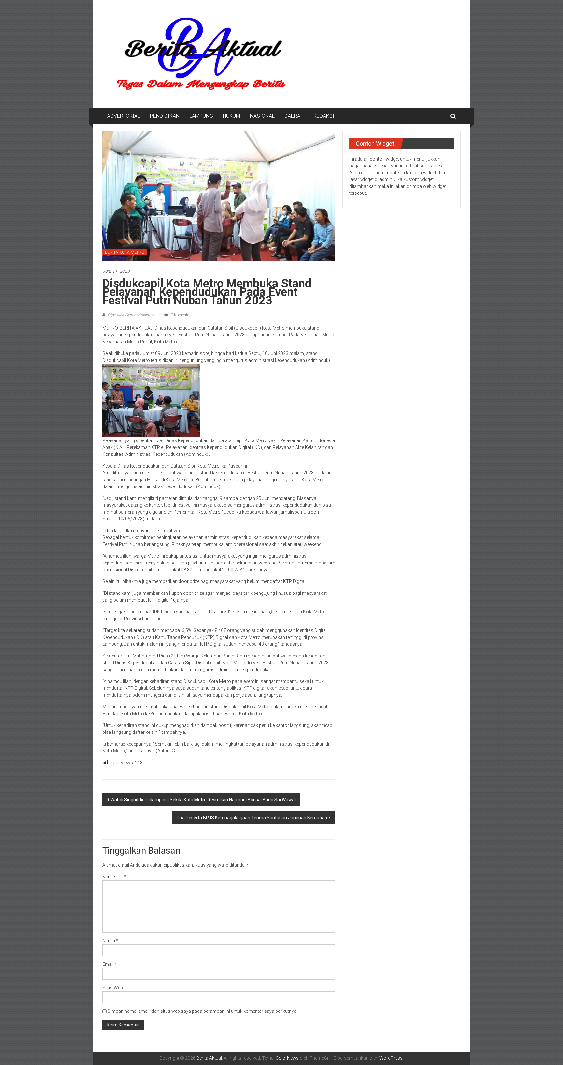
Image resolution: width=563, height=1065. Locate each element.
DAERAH (294, 116)
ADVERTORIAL (123, 116)
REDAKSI (323, 116)
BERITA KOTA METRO (124, 252)
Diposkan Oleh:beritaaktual (131, 315)
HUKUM (231, 116)
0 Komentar (180, 315)
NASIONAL (262, 116)
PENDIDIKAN (165, 116)
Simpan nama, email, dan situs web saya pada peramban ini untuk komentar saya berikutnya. (202, 1011)
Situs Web (112, 987)
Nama (110, 940)
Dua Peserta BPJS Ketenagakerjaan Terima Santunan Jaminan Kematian (252, 817)
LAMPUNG (201, 116)
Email (109, 964)
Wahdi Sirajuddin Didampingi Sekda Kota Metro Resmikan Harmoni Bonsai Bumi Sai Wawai (203, 799)
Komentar (114, 876)
